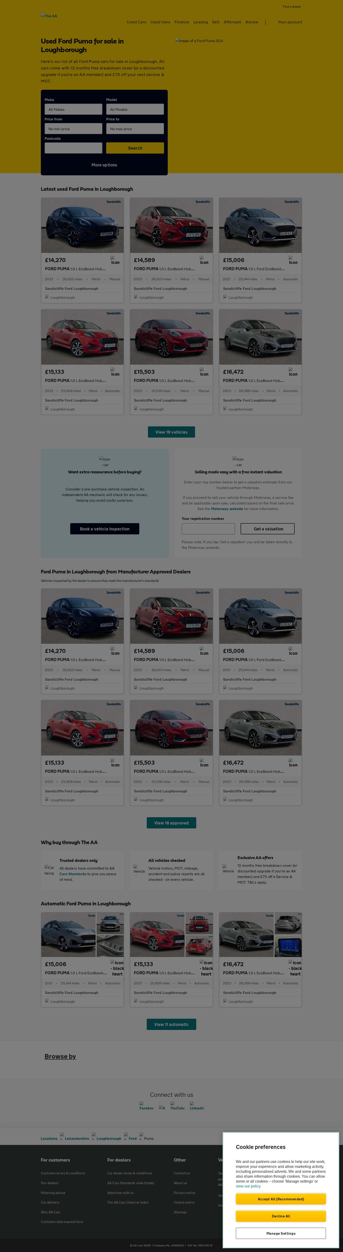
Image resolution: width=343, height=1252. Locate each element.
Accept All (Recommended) (281, 1199)
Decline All (281, 1216)
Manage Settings (281, 1233)
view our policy (248, 1186)
